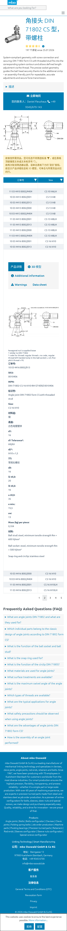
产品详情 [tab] (16, 267)
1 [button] (39, 597)
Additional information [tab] (29, 276)
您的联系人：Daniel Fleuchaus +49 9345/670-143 (33, 101)
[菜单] (63, 12)
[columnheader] (20, 180)
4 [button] (55, 597)
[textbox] (20, 185)
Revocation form (33, 895)
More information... (38, 920)
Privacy (33, 901)
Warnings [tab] (20, 284)
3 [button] (50, 597)
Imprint (33, 907)
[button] (35, 180)
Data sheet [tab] (40, 284)
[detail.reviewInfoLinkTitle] (43, 46)
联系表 (33, 876)
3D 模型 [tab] (36, 267)
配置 (39, 926)
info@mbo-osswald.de (33, 863)
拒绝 (29, 926)
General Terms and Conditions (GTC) (33, 889)
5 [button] (61, 597)
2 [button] (44, 597)
